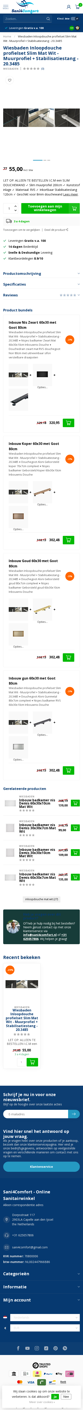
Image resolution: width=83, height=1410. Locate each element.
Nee (66, 1397)
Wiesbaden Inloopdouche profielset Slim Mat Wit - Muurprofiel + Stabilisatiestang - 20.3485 (22, 1020)
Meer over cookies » (42, 1402)
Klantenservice (41, 1167)
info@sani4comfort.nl (40, 935)
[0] (77, 7)
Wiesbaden (11, 68)
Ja (55, 1397)
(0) (42, 68)
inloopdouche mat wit (41, 899)
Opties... (42, 387)
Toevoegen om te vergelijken (21, 230)
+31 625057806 (23, 1235)
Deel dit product (55, 230)
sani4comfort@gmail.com (30, 1247)
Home (7, 36)
